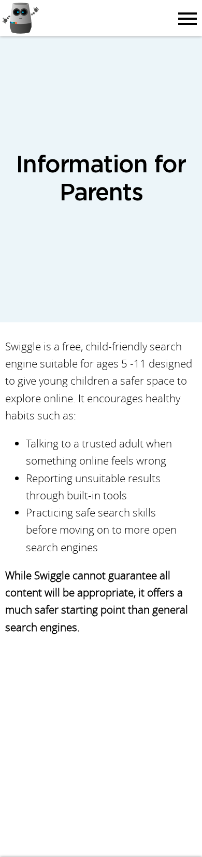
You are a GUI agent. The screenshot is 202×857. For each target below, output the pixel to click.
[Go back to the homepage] (23, 18)
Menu (186, 18)
